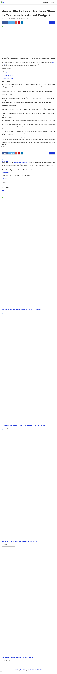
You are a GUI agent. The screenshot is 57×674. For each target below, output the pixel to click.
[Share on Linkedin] (22, 22)
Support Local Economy (8, 78)
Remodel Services (7, 77)
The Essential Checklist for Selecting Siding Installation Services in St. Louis (23, 425)
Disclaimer (39, 669)
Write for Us (28, 669)
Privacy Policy (34, 669)
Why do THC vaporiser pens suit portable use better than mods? (20, 541)
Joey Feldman (14, 18)
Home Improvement (6, 8)
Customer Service (7, 74)
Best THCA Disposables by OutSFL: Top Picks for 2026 (17, 657)
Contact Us (17, 669)
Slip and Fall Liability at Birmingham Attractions (15, 193)
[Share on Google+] (16, 22)
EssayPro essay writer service (20, 162)
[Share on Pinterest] (19, 22)
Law (3, 190)
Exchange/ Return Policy (8, 75)
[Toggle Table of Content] (3, 71)
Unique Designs (6, 72)
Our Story (22, 669)
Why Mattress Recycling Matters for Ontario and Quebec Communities (21, 309)
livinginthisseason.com (33, 670)
